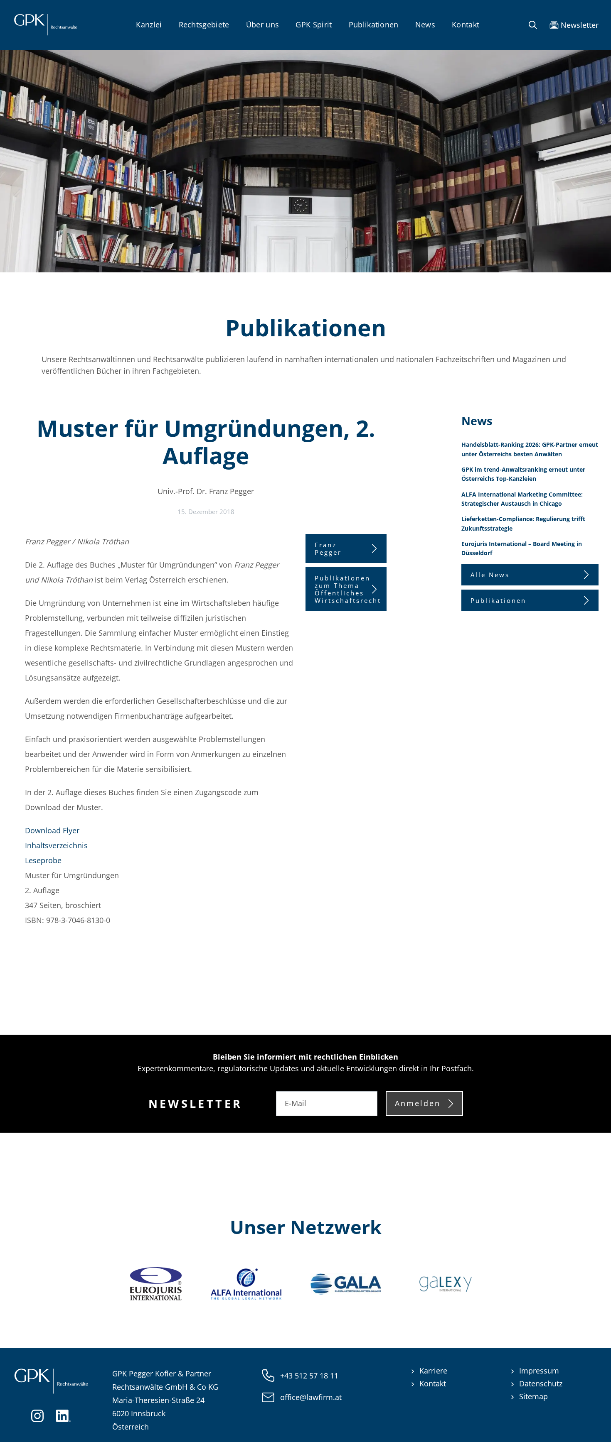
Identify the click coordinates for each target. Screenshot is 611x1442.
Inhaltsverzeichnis (56, 845)
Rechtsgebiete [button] (204, 24)
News (425, 24)
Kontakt (465, 24)
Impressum (539, 1371)
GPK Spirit (314, 24)
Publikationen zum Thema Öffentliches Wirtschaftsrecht (348, 589)
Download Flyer (52, 830)
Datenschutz (540, 1383)
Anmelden (418, 1103)
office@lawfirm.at (311, 1397)
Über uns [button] (262, 24)
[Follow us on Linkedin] (63, 1415)
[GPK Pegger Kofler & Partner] (45, 24)
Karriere (433, 1371)
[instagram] (37, 1415)
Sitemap (533, 1396)
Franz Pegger (328, 548)
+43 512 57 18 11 (309, 1376)
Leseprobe (43, 860)
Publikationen (374, 24)
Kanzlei (149, 24)
